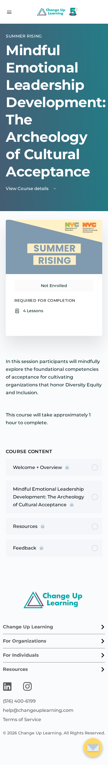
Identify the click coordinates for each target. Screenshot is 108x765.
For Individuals (21, 655)
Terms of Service (22, 719)
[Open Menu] (9, 11)
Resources (15, 669)
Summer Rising (24, 36)
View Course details (28, 188)
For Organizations (24, 641)
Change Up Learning (28, 627)
